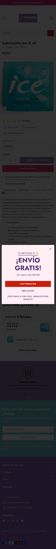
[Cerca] (50, 248)
